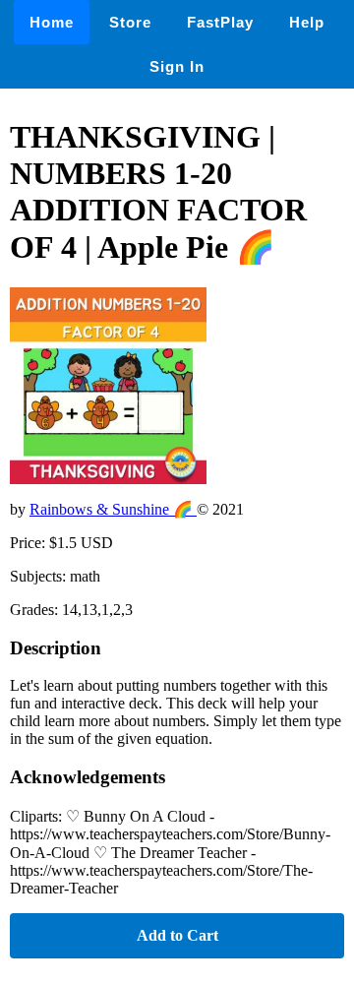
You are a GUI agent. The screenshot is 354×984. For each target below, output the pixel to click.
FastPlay (220, 22)
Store (130, 22)
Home (52, 22)
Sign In (177, 66)
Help (306, 22)
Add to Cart (177, 935)
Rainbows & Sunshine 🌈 (113, 509)
